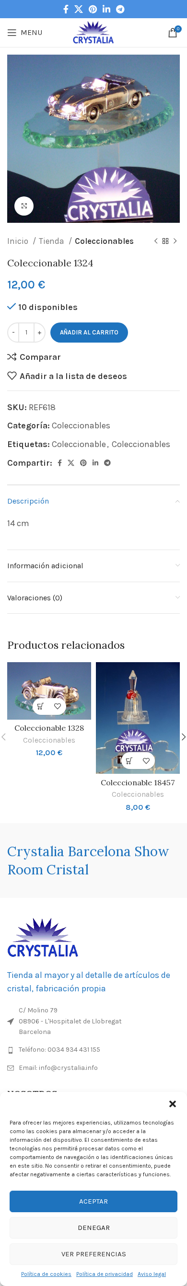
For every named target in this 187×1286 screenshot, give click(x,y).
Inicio (18, 241)
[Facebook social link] (65, 9)
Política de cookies (46, 1274)
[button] (172, 1104)
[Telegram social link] (120, 9)
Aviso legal (152, 1274)
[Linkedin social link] (106, 9)
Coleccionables (104, 241)
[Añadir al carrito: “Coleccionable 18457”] (129, 760)
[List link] (93, 1050)
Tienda (52, 241)
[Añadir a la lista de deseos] (57, 706)
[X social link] (78, 9)
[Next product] (175, 241)
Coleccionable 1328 (49, 728)
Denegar (94, 1227)
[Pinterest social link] (93, 9)
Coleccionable (79, 444)
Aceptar (93, 1201)
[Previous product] (156, 241)
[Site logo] (94, 31)
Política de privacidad (104, 1274)
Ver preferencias (93, 1254)
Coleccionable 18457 (138, 782)
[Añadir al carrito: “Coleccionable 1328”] (41, 706)
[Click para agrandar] (24, 206)
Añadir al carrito (89, 332)
